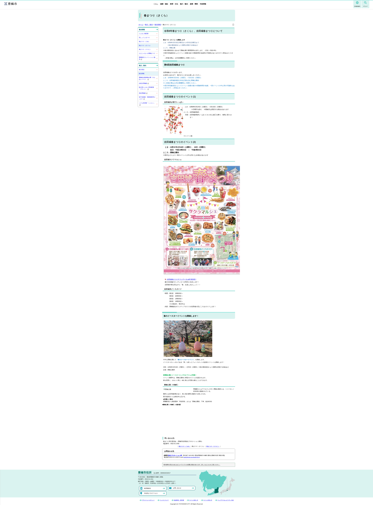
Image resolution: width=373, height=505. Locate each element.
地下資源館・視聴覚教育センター (147, 98)
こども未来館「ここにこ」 (147, 103)
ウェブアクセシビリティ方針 (225, 500)
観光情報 (158, 24)
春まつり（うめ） (144, 41)
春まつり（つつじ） (145, 49)
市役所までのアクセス (151, 493)
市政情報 (203, 4)
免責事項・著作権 (179, 500)
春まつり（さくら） (145, 45)
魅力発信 (141, 69)
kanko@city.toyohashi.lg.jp (191, 457)
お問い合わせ (177, 488)
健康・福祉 (164, 4)
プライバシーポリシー (148, 500)
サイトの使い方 (193, 500)
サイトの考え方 (207, 500)
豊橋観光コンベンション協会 (147, 58)
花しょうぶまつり (144, 37)
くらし (155, 4)
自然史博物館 (143, 83)
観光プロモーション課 (175, 455)
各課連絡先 (147, 488)
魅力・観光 (184, 4)
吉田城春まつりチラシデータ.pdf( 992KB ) (181, 279)
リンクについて (164, 500)
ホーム (141, 24)
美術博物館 (142, 93)
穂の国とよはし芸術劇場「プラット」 (146, 88)
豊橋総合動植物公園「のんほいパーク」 (147, 78)
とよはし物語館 (143, 33)
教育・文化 (174, 4)
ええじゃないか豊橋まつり (147, 53)
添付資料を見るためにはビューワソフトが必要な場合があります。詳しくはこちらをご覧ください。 (191, 464)
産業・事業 (194, 4)
